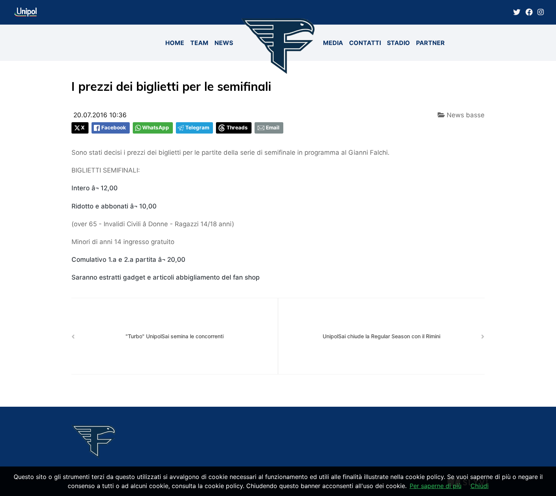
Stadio (398, 43)
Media (333, 43)
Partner (430, 43)
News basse (465, 115)
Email (273, 127)
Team (199, 43)
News (223, 43)
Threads (237, 127)
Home (174, 43)
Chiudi (480, 486)
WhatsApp (155, 127)
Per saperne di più (435, 486)
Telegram (197, 127)
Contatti (365, 43)
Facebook (113, 127)
